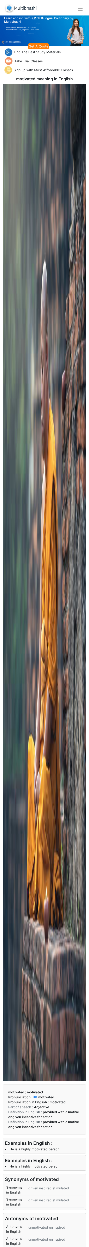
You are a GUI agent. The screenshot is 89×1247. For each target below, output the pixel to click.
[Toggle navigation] (80, 9)
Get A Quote (38, 46)
